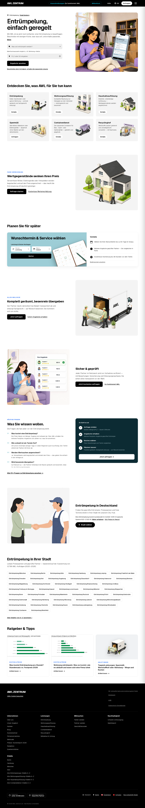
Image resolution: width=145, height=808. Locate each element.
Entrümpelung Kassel (46, 589)
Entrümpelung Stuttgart (63, 584)
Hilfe (109, 3)
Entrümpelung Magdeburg (18, 584)
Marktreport (112, 723)
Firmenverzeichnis (13, 736)
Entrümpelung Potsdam (36, 594)
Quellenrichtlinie (12, 749)
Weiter (31, 256)
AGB (109, 700)
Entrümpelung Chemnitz (39, 605)
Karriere (9, 726)
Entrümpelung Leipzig (98, 573)
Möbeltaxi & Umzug (48, 736)
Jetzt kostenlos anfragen (89, 384)
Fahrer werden (79, 720)
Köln (8, 770)
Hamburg (10, 763)
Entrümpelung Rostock (80, 594)
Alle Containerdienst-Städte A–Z (19, 783)
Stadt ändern (24, 15)
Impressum (111, 695)
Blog (9, 730)
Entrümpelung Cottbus (110, 584)
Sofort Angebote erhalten (37, 317)
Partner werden (79, 723)
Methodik (10, 739)
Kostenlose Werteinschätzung (39, 191)
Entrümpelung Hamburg (77, 573)
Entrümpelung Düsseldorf (80, 579)
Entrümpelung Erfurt (101, 594)
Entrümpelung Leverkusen (68, 589)
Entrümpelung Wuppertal (113, 589)
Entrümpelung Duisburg (17, 605)
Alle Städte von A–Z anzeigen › (19, 618)
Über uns (10, 720)
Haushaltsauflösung (48, 726)
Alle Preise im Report (112, 519)
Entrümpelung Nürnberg (40, 600)
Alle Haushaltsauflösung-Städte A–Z (20, 780)
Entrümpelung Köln (57, 573)
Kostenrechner (12, 733)
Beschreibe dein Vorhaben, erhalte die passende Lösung (27, 69)
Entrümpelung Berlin (38, 573)
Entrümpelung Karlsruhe (122, 594)
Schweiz (118, 795)
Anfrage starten (16, 191)
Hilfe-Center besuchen (15, 696)
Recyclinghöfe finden (130, 795)
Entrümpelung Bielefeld (39, 610)
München (10, 766)
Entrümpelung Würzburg (62, 600)
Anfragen (126, 3)
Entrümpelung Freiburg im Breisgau (21, 589)
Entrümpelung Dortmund (41, 584)
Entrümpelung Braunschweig (87, 584)
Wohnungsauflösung (48, 723)
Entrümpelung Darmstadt (18, 600)
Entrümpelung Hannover (102, 579)
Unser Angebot (12, 723)
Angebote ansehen (18, 63)
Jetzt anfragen (16, 317)
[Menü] (135, 3)
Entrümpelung (46, 720)
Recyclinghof (45, 733)
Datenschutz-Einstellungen (116, 705)
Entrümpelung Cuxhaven (17, 610)
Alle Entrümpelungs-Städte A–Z (18, 773)
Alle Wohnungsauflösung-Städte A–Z (20, 776)
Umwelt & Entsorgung (115, 720)
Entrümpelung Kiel (37, 579)
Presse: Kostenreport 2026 (17, 743)
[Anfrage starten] (106, 42)
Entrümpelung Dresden (17, 579)
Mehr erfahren (97, 519)
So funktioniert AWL (72, 3)
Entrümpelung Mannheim (59, 594)
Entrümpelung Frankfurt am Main (122, 573)
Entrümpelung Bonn (16, 594)
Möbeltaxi (96, 3)
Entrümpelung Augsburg (57, 579)
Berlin (9, 760)
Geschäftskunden (80, 726)
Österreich (107, 795)
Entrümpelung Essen (60, 605)
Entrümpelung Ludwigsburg (82, 605)
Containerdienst (46, 730)
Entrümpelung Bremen (124, 579)
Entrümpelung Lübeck (84, 600)
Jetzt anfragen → (106, 457)
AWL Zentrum (15, 3)
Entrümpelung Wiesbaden (106, 605)
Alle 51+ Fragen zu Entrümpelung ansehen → (25, 473)
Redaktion (10, 746)
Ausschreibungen (57, 3)
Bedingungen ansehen (97, 262)
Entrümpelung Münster (91, 589)
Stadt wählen (86, 525)
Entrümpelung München (17, 573)
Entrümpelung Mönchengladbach (108, 600)
